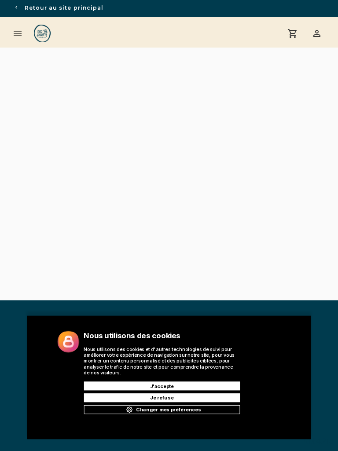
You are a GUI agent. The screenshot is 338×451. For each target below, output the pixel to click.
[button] (316, 33)
